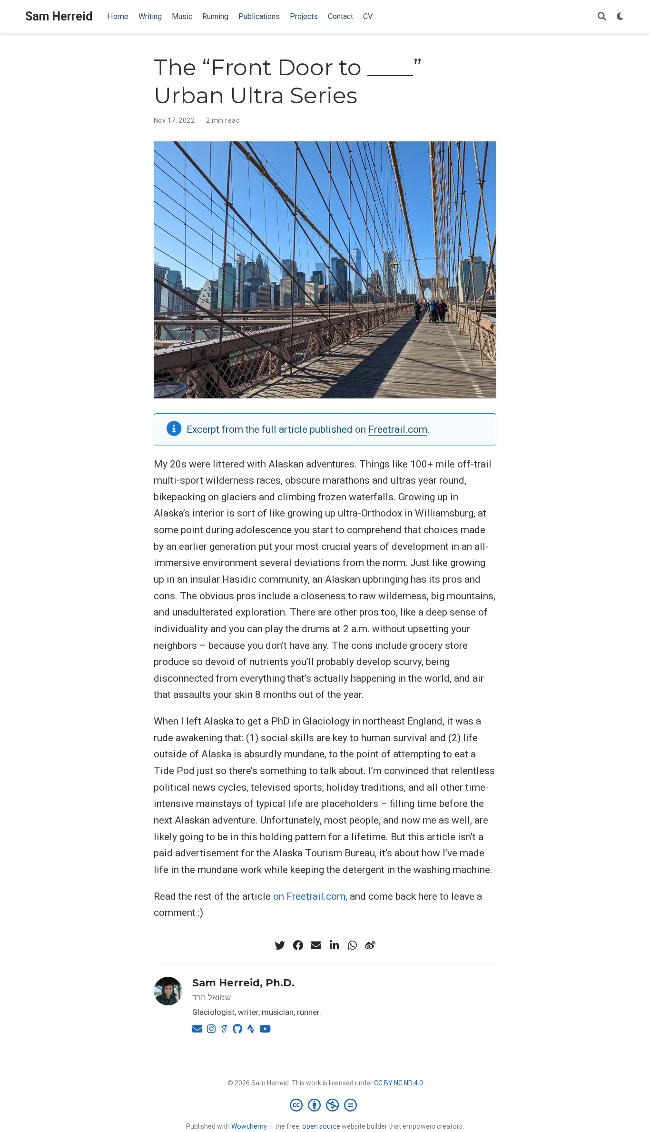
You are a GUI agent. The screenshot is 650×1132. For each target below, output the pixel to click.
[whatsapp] (352, 945)
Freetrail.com (397, 429)
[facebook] (298, 945)
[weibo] (370, 945)
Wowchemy (249, 1126)
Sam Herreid (58, 16)
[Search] (602, 16)
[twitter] (280, 945)
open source (321, 1126)
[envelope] (316, 945)
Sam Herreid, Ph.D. (243, 983)
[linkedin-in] (334, 945)
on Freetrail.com (309, 896)
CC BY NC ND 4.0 (398, 1083)
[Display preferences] (620, 16)
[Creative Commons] (325, 1105)
